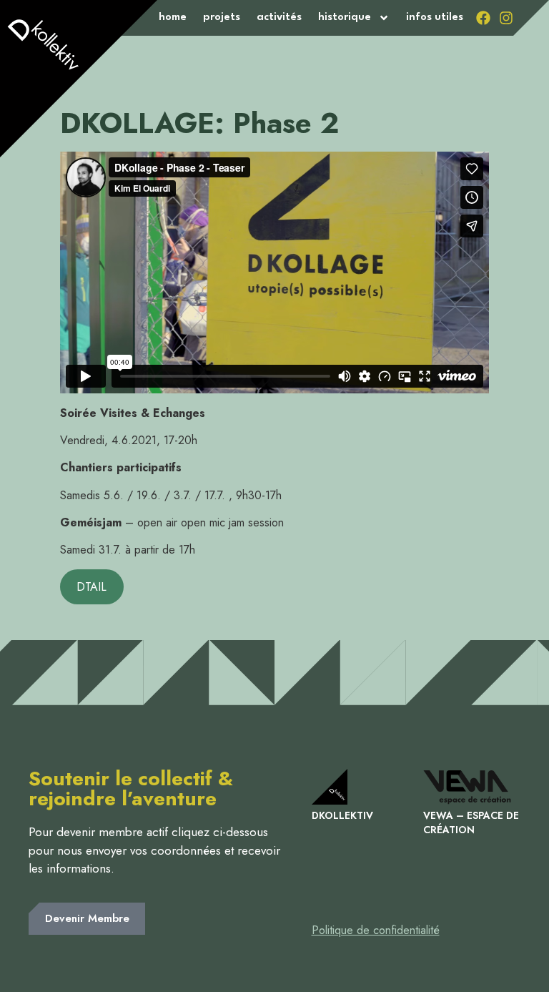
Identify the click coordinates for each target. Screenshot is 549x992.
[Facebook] (483, 18)
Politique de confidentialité (376, 930)
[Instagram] (506, 18)
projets (221, 17)
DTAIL (91, 587)
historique (344, 17)
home (173, 17)
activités (279, 17)
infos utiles (434, 17)
